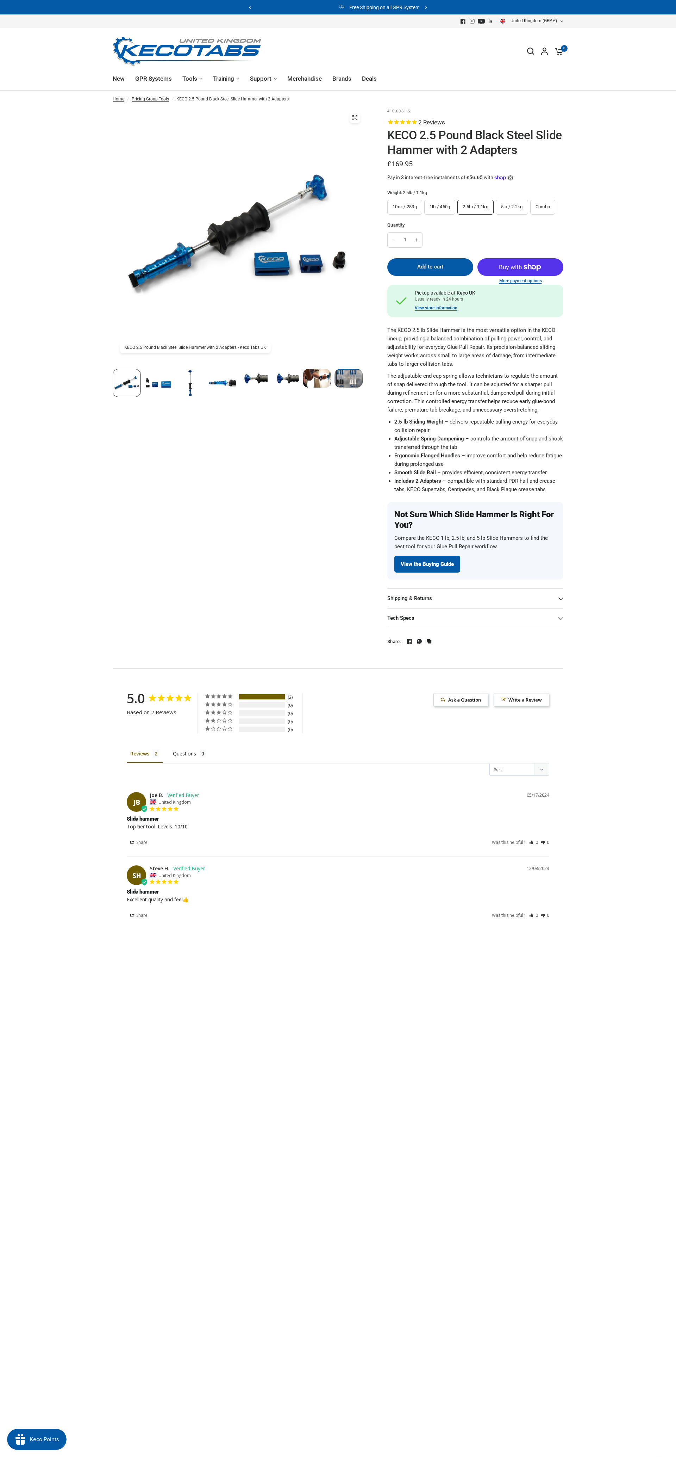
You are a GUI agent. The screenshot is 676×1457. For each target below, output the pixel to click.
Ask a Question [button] (464, 700)
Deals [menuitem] (369, 78)
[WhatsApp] (419, 641)
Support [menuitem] (260, 78)
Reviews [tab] (139, 753)
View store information (436, 308)
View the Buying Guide (427, 564)
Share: (394, 641)
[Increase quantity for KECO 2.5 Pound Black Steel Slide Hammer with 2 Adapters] (416, 240)
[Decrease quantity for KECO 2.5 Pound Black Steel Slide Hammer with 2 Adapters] (393, 240)
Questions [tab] (184, 753)
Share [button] (141, 842)
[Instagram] (472, 21)
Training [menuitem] (223, 78)
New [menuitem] (119, 78)
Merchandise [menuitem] (304, 78)
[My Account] (544, 51)
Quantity (396, 225)
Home (118, 99)
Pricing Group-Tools (150, 99)
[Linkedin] (490, 21)
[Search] (531, 51)
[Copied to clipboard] (429, 641)
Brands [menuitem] (341, 78)
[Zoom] (355, 117)
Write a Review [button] (525, 700)
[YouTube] (481, 21)
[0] (557, 51)
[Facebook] (463, 21)
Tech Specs (400, 618)
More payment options (520, 281)
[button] (534, 842)
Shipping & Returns (409, 598)
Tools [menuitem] (189, 78)
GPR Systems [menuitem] (153, 78)
